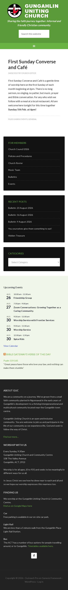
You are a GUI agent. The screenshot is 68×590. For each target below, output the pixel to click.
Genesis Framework (52, 578)
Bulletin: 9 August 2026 (20, 221)
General (32, 119)
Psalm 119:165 (10, 360)
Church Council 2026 (18, 149)
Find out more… (11, 436)
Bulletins (12, 176)
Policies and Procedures (20, 156)
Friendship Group (23, 298)
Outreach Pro (31, 578)
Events (24, 119)
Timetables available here (40, 546)
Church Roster (15, 163)
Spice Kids (19, 339)
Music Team (14, 170)
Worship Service (22, 329)
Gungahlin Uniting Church (34, 11)
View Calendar (10, 345)
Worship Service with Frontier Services (34, 320)
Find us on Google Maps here (17, 505)
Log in (40, 581)
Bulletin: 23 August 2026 (20, 208)
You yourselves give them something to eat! (30, 228)
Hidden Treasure (16, 235)
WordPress (30, 581)
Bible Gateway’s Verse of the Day (28, 354)
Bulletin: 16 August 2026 (20, 215)
